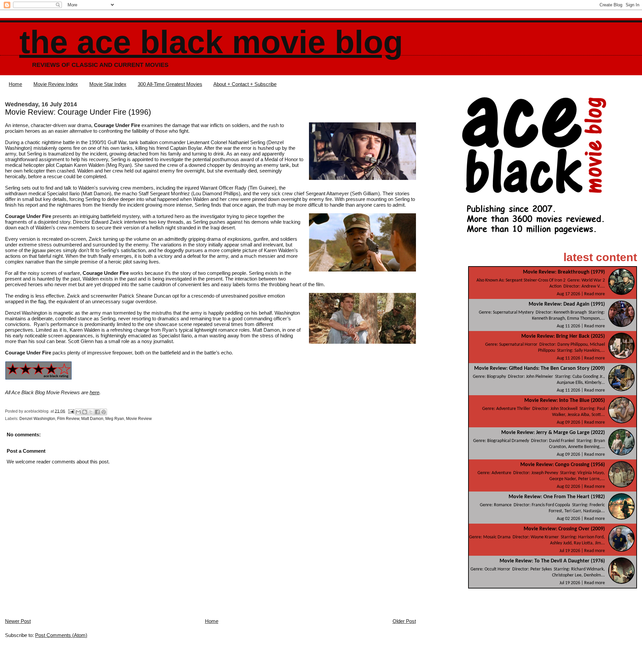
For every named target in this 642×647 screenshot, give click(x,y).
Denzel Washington (37, 418)
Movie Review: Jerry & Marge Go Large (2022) (553, 432)
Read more (594, 294)
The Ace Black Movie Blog (211, 42)
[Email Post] (70, 411)
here (94, 392)
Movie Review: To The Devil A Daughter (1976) (552, 561)
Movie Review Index (55, 84)
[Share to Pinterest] (103, 412)
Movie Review (139, 418)
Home (15, 84)
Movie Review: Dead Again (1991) (567, 304)
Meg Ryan (114, 418)
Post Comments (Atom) (61, 635)
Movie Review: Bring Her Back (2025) (563, 336)
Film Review (68, 418)
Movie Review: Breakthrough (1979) (564, 272)
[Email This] (78, 412)
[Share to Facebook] (97, 412)
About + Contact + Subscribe (245, 84)
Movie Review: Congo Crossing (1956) (562, 464)
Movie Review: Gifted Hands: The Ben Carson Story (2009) (539, 368)
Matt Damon (92, 418)
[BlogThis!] (84, 412)
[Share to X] (91, 412)
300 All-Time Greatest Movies (170, 84)
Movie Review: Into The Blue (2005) (564, 400)
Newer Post (18, 621)
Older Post (404, 621)
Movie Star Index (107, 84)
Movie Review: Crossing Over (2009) (564, 529)
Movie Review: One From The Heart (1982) (557, 497)
